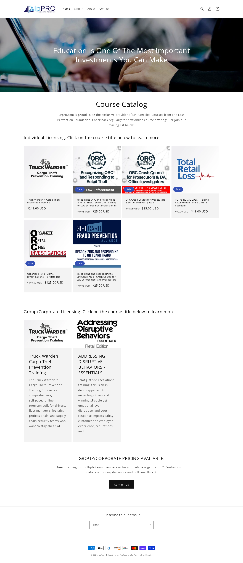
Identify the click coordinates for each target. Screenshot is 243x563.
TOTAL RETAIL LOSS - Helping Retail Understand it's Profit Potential (192, 202)
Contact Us (121, 484)
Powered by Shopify (143, 555)
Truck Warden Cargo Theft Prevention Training (43, 364)
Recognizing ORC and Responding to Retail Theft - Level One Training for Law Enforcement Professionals (96, 202)
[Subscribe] (149, 525)
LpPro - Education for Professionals (116, 555)
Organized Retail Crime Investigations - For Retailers (43, 275)
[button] (202, 9)
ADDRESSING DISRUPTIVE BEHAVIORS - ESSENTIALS (91, 364)
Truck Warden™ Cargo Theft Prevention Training (43, 201)
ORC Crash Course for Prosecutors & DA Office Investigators (145, 201)
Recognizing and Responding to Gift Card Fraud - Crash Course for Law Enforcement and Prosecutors (96, 276)
